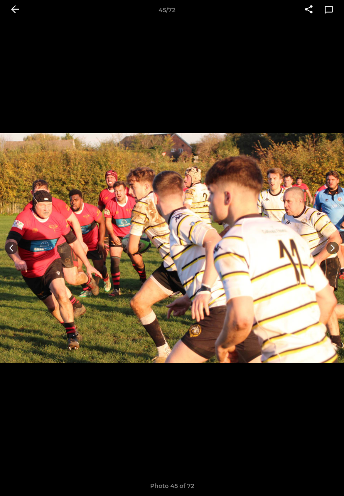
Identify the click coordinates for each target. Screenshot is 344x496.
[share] (309, 10)
